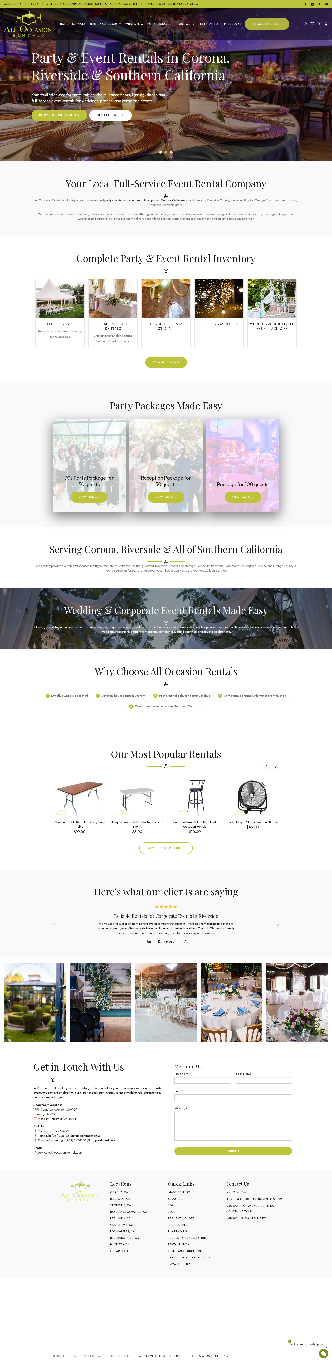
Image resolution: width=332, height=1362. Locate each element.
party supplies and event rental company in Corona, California (144, 200)
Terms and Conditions (185, 1251)
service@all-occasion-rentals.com (60, 1152)
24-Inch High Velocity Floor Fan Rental (252, 822)
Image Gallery (179, 1192)
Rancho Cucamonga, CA (128, 1212)
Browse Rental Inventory (59, 115)
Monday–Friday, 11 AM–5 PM (246, 1217)
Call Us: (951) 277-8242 (21, 4)
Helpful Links (178, 1225)
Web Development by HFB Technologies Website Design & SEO (187, 1356)
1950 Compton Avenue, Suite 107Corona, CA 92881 (250, 1208)
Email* (179, 1091)
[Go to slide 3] (171, 152)
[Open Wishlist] (312, 24)
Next (275, 766)
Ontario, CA (119, 1251)
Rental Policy (179, 1244)
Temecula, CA (120, 1205)
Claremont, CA (121, 1225)
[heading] (233, 1066)
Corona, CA (119, 1192)
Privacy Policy (179, 1264)
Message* (181, 1108)
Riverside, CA (120, 1198)
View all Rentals (166, 362)
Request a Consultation (187, 1238)
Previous (266, 766)
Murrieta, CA (120, 1244)
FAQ (170, 1205)
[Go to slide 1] (160, 152)
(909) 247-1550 (76, 1140)
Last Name (243, 1073)
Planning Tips (178, 1231)
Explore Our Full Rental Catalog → (174, 4)
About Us (175, 1198)
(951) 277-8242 (59, 1131)
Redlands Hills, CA (124, 1238)
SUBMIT (233, 1151)
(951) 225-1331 (61, 1135)
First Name (182, 1073)
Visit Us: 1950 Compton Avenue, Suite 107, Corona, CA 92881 (92, 4)
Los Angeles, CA (122, 1231)
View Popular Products (166, 848)
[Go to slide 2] (165, 152)
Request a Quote (181, 1218)
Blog (172, 1212)
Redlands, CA (120, 1218)
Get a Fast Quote (110, 115)
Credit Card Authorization (189, 1257)
